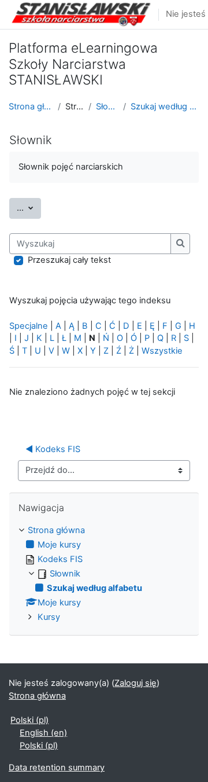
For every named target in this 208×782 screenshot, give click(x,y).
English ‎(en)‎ (43, 733)
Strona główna (31, 106)
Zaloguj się (135, 683)
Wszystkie (162, 351)
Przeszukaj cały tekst (69, 260)
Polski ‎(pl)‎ (29, 720)
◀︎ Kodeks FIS (52, 449)
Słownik (107, 106)
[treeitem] (104, 574)
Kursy (49, 617)
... (29, 207)
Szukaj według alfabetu (165, 106)
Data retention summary (57, 767)
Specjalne (28, 326)
